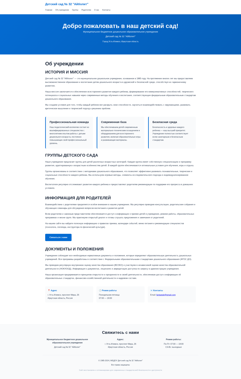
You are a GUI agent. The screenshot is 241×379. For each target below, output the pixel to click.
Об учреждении (62, 10)
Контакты (106, 10)
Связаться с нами (58, 237)
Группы (75, 10)
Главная (48, 10)
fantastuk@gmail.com (166, 295)
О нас (96, 10)
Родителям (86, 10)
